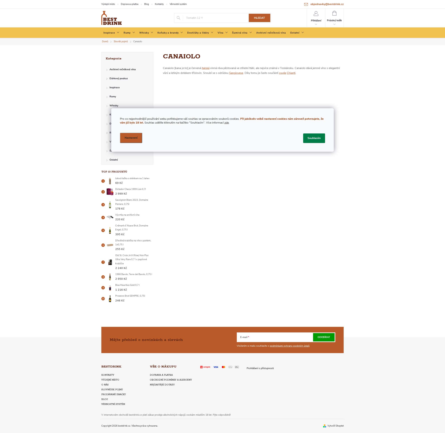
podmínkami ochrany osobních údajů (290, 346)
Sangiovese (236, 73)
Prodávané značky (113, 394)
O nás (105, 384)
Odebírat (324, 337)
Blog (146, 4)
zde (226, 123)
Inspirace (115, 87)
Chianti (291, 73)
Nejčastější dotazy (162, 384)
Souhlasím (314, 138)
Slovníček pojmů (112, 389)
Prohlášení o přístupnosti (260, 368)
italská (205, 68)
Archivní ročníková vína (123, 69)
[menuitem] (111, 32)
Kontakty (159, 4)
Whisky (114, 105)
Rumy (113, 96)
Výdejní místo (108, 4)
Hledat (259, 18)
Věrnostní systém (178, 4)
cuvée (282, 73)
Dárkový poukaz (119, 78)
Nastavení (131, 138)
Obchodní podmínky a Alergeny (171, 380)
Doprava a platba (129, 4)
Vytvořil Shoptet (335, 425)
